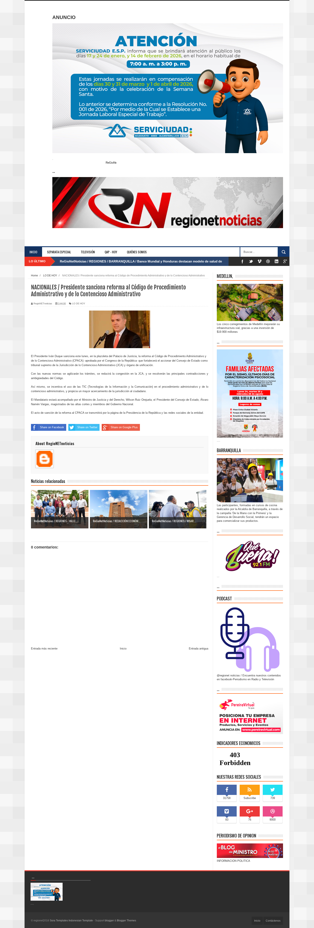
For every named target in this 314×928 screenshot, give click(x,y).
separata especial (59, 251)
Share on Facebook (52, 427)
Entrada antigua (198, 648)
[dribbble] (268, 261)
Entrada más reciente (44, 648)
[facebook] (242, 261)
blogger (109, 920)
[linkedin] (276, 261)
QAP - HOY (111, 251)
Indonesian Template (81, 920)
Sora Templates (59, 920)
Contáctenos (273, 920)
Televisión (88, 251)
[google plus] (285, 261)
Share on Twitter (87, 427)
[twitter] (251, 261)
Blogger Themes (126, 920)
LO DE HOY (78, 303)
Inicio (33, 251)
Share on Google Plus (124, 427)
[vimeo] (259, 261)
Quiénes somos (137, 251)
